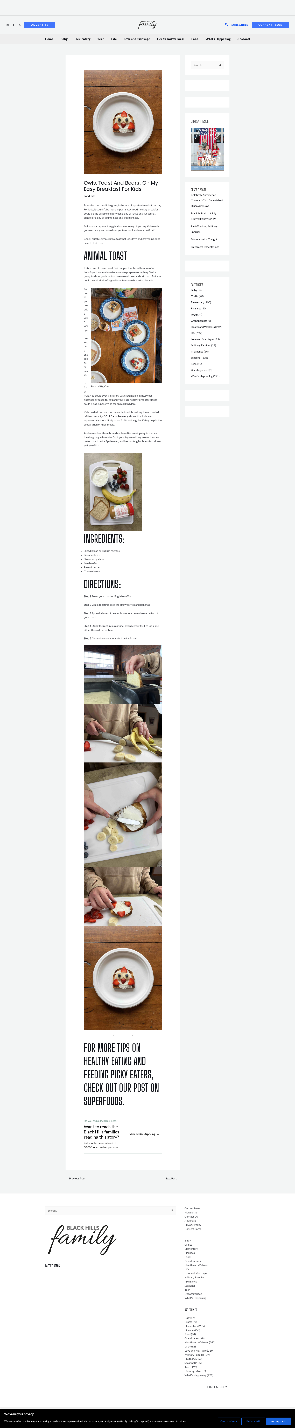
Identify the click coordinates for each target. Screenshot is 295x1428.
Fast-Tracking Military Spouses (63, 1285)
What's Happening (202, 376)
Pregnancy (197, 351)
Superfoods (103, 1101)
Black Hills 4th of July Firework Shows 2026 (70, 1279)
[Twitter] (19, 25)
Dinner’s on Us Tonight (204, 239)
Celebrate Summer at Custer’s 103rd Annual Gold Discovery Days (207, 200)
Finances (196, 308)
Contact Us (191, 1216)
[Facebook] (13, 25)
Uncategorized (199, 369)
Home (49, 39)
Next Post (172, 1178)
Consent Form (193, 1228)
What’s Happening (218, 39)
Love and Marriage (137, 39)
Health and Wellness (203, 326)
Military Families (201, 345)
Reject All (253, 1421)
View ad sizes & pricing (144, 1133)
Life (114, 39)
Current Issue (192, 1208)
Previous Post (75, 1178)
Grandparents (199, 320)
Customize (227, 1421)
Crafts (194, 296)
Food (195, 39)
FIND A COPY (217, 1387)
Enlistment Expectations (205, 246)
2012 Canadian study (116, 416)
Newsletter (191, 1212)
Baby (64, 39)
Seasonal (243, 39)
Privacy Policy (193, 1224)
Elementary (82, 39)
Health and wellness (170, 39)
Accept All (278, 1421)
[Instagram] (7, 25)
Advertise (190, 1220)
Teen (100, 39)
